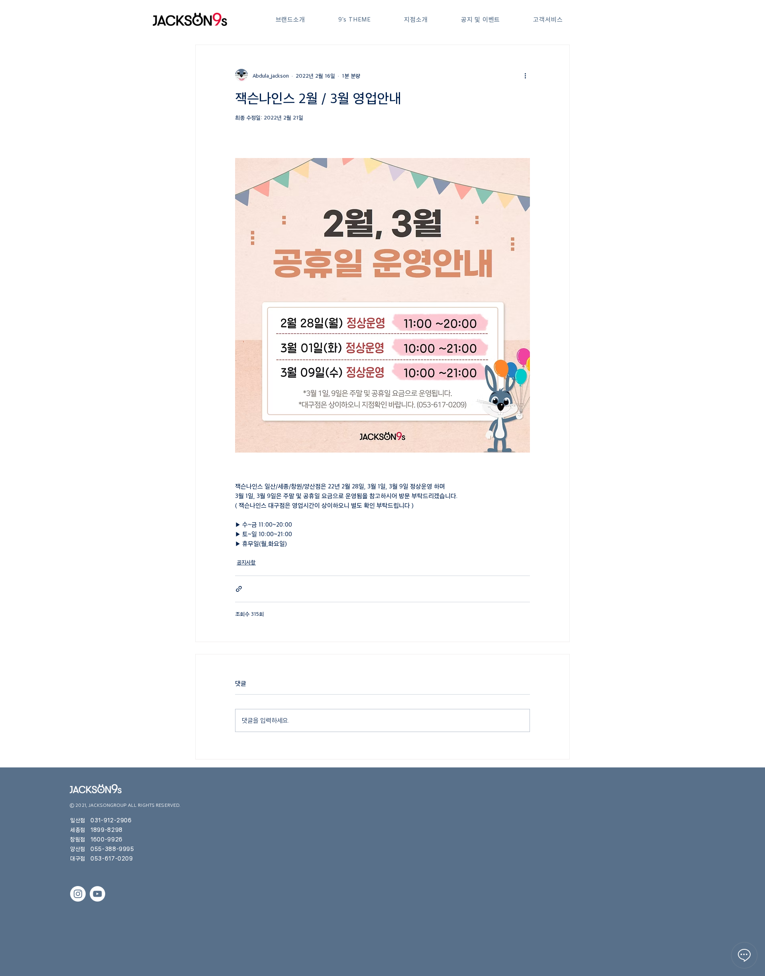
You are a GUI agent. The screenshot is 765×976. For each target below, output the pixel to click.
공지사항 (246, 561)
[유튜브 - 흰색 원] (97, 894)
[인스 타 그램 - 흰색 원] (78, 894)
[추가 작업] (525, 75)
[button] (290, 19)
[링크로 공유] (239, 589)
